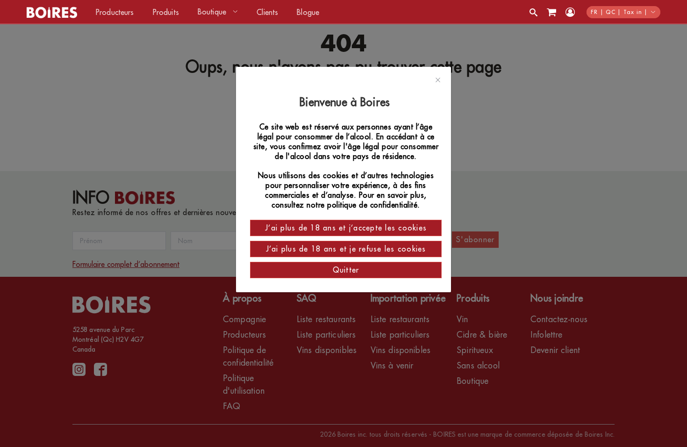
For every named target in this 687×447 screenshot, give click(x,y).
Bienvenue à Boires (346, 102)
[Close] (438, 80)
